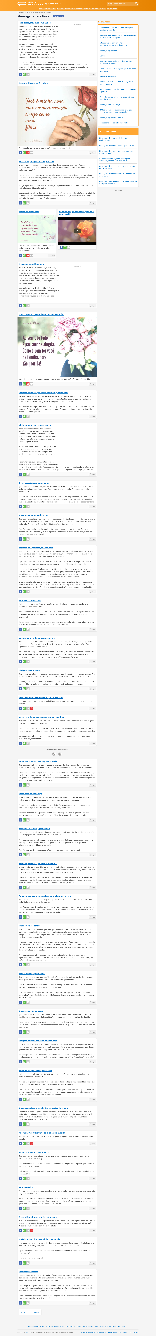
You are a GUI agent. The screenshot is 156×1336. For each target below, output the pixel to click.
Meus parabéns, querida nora (32, 973)
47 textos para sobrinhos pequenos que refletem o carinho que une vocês (116, 111)
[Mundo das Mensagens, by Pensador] (47, 4)
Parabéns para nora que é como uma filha (38, 863)
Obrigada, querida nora (29, 670)
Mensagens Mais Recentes (55, 1326)
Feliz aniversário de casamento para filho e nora (41, 697)
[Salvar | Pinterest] (28, 152)
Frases (79, 1326)
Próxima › (36, 1312)
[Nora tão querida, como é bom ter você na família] (57, 346)
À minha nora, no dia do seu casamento (37, 638)
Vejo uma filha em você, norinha (33, 83)
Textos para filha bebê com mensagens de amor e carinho (117, 83)
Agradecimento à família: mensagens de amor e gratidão (118, 90)
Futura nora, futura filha (30, 600)
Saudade (102, 9)
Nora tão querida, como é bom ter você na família (41, 314)
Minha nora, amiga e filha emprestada (36, 161)
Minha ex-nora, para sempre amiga (35, 425)
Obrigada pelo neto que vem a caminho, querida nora (43, 392)
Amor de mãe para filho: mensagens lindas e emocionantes (117, 98)
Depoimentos (70, 1326)
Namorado (78, 9)
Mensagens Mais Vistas (36, 1326)
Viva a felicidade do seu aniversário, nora (38, 1217)
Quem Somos (112, 1333)
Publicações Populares (108, 1326)
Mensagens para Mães (108, 50)
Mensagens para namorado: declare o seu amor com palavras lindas (118, 182)
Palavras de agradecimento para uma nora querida (76, 212)
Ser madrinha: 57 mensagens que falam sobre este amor (118, 70)
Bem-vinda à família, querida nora (34, 828)
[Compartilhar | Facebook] (20, 74)
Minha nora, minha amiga (30, 793)
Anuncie (135, 1333)
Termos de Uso (101, 1333)
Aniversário (68, 9)
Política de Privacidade (88, 1333)
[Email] (28, 74)
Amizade (60, 9)
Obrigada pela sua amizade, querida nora (38, 1040)
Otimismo (86, 9)
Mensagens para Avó (108, 76)
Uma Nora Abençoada (28, 1271)
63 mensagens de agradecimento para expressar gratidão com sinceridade (114, 159)
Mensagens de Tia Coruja (110, 104)
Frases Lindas (112, 9)
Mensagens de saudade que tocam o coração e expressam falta (118, 167)
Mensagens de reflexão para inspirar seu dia (116, 145)
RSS (130, 1333)
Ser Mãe (103, 56)
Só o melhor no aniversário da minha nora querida (42, 1132)
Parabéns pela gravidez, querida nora (36, 547)
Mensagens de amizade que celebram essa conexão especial (116, 152)
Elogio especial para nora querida (34, 483)
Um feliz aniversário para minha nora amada (39, 1239)
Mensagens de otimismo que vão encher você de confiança (117, 174)
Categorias (122, 1326)
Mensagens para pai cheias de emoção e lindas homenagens (116, 62)
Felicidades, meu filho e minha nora (35, 22)
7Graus (27, 1332)
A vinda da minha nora (29, 211)
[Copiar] (92, 74)
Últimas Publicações (90, 1326)
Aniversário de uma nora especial (34, 1152)
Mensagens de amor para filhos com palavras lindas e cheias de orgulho (118, 36)
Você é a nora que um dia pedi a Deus (35, 1070)
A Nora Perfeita (26, 1187)
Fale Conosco (123, 1333)
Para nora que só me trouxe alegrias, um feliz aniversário (45, 896)
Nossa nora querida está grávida (33, 515)
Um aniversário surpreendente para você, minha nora (43, 1108)
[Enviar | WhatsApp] (24, 74)
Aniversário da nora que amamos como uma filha (41, 717)
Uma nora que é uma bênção (32, 1011)
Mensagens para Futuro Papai (112, 117)
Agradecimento (44, 9)
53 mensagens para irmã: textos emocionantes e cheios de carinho (113, 44)
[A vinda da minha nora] (37, 228)
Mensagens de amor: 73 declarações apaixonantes (113, 139)
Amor (54, 9)
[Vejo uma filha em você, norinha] (57, 115)
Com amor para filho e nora (31, 264)
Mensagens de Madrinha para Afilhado (115, 123)
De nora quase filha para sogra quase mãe (38, 761)
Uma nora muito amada (30, 925)
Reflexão (94, 9)
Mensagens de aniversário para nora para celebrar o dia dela (116, 28)
